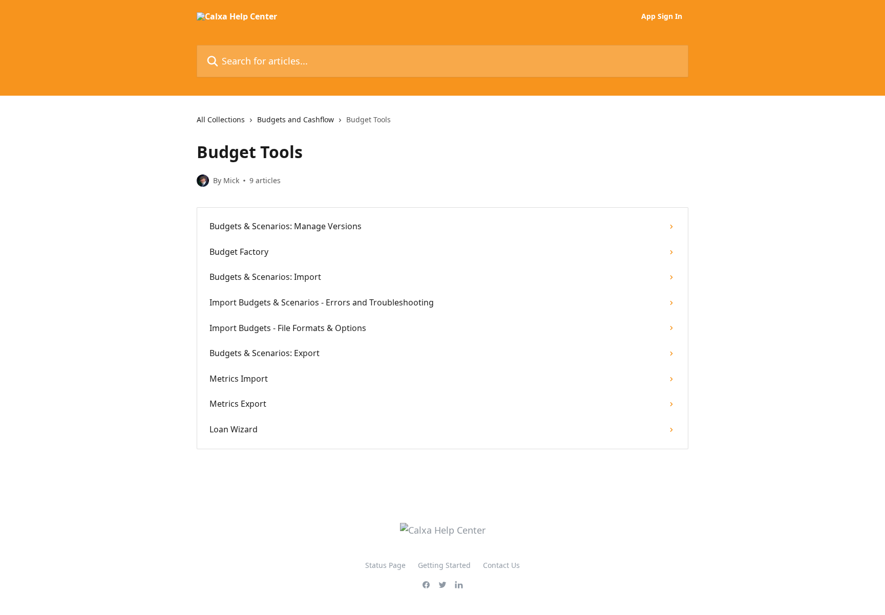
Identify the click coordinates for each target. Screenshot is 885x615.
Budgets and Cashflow (295, 119)
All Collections (221, 119)
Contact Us (501, 565)
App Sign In (661, 16)
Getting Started (444, 565)
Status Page (385, 565)
